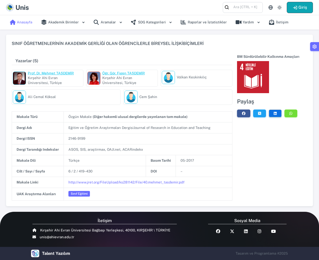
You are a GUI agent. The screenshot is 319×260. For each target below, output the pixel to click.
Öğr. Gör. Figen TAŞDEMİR (123, 73)
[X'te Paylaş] (259, 113)
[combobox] (242, 7)
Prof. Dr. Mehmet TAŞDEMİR (51, 73)
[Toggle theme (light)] (279, 7)
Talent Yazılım (56, 253)
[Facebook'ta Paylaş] (243, 113)
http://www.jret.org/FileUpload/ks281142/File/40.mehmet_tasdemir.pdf (126, 182)
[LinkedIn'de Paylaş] (275, 113)
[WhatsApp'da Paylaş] (290, 113)
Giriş (302, 7)
